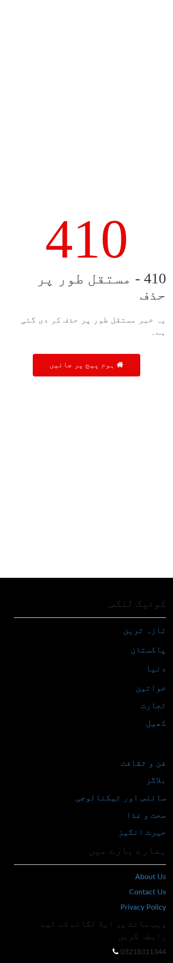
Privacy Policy (143, 907)
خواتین (151, 687)
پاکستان (148, 649)
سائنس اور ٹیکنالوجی (120, 797)
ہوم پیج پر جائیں (83, 365)
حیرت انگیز (142, 832)
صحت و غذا (146, 814)
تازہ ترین (144, 630)
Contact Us (147, 892)
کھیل (156, 722)
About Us (150, 877)
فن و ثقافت (143, 762)
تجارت (153, 705)
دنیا (156, 668)
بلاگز (156, 779)
